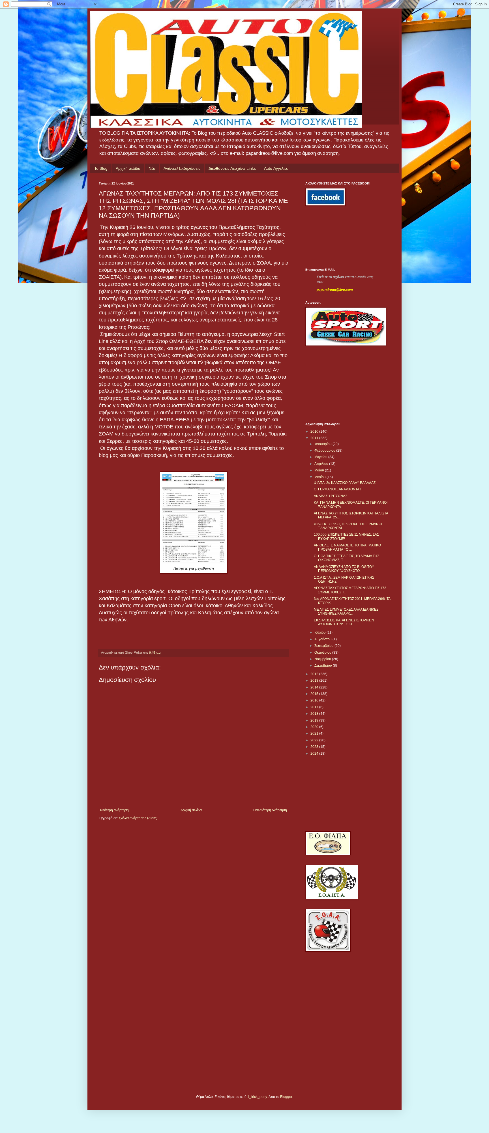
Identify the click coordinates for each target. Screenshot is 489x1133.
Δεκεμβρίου (323, 666)
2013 (314, 681)
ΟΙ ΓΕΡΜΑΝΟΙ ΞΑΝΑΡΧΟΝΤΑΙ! (337, 489)
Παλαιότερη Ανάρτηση (270, 810)
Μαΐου (319, 470)
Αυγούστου (323, 639)
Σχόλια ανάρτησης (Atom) (138, 818)
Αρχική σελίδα (128, 168)
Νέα (152, 168)
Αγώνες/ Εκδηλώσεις (182, 168)
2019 (314, 720)
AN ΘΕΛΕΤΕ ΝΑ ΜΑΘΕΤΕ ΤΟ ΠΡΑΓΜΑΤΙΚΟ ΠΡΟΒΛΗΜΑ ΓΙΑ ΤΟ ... (347, 547)
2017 (314, 707)
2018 (314, 714)
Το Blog (101, 168)
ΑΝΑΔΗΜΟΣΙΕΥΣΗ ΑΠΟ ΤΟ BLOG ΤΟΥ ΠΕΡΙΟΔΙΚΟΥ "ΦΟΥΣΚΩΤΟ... (344, 569)
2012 (314, 674)
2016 (314, 700)
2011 (314, 438)
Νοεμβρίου (323, 659)
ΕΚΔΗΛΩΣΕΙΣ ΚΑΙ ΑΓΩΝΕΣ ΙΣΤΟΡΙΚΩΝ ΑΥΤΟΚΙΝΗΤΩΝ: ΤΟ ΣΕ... (344, 622)
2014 (314, 687)
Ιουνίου (320, 477)
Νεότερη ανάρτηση (114, 810)
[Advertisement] (330, 237)
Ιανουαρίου (323, 444)
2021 (314, 733)
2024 (314, 754)
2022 (314, 740)
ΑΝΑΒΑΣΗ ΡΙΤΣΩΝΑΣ (330, 496)
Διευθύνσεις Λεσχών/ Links (232, 168)
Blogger (286, 1097)
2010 (314, 432)
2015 (314, 694)
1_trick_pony (257, 1097)
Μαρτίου (321, 457)
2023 (314, 747)
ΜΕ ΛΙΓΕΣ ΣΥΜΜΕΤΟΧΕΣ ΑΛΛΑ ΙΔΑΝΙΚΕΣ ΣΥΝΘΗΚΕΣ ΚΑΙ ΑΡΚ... (346, 611)
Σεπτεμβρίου (324, 646)
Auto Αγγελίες (276, 168)
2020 (314, 727)
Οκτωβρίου (323, 653)
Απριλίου (321, 464)
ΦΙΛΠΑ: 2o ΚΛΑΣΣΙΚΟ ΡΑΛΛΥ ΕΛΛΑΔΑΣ (345, 483)
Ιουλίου (320, 632)
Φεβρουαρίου (325, 450)
